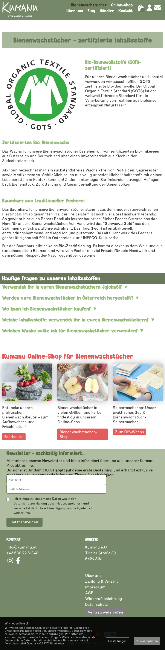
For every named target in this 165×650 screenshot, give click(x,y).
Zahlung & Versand (102, 581)
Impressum (95, 587)
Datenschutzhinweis (37, 640)
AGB (89, 593)
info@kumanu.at (21, 547)
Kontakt (125, 10)
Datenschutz (96, 604)
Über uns (74, 10)
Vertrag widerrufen (105, 612)
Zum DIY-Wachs (129, 432)
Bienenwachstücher (89, 5)
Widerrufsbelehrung (103, 598)
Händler (107, 10)
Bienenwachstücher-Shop (78, 434)
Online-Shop (122, 5)
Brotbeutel (13, 436)
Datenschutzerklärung (30, 503)
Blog (91, 10)
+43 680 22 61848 (22, 553)
